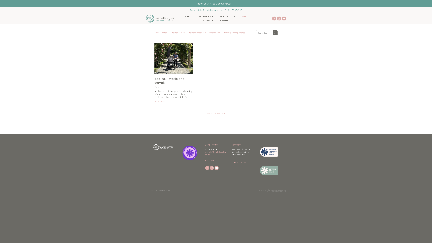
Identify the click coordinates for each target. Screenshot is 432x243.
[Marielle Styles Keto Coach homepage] (160, 18)
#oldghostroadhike (197, 32)
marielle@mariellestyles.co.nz (208, 10)
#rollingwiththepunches (234, 32)
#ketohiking (214, 32)
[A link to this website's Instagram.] (279, 19)
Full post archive (219, 113)
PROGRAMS (205, 16)
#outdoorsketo (179, 32)
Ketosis (165, 32)
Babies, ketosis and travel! (169, 80)
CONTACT (208, 20)
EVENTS (224, 20)
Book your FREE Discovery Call (214, 3)
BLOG (245, 16)
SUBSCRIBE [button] (240, 162)
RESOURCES (226, 16)
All (155, 32)
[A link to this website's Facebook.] (274, 19)
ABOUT (188, 16)
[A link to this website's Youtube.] (284, 19)
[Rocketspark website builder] (272, 191)
